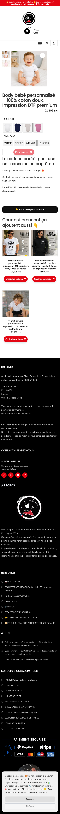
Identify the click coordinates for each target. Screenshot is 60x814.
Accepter (30, 799)
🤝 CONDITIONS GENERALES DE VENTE (21, 617)
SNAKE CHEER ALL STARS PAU (18, 701)
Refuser (30, 806)
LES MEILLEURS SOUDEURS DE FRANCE (22, 718)
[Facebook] (11, 475)
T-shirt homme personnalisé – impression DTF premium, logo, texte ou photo (16, 264)
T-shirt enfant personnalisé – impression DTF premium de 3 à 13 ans (15, 325)
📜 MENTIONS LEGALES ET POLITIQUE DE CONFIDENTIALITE (30, 623)
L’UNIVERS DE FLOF (13, 696)
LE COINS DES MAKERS (15, 723)
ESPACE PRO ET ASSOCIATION (18, 612)
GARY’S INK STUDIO (13, 691)
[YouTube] (18, 475)
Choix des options (14, 279)
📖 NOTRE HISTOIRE (13, 582)
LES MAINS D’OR (12, 685)
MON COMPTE (11, 601)
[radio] (7, 127)
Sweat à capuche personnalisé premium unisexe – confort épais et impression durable (44, 264)
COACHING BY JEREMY (14, 729)
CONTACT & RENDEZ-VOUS (17, 450)
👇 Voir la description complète (30, 209)
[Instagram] (4, 475)
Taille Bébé (9, 136)
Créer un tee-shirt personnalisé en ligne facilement (26, 659)
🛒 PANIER (9, 607)
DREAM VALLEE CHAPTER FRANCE (20, 707)
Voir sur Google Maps (11, 397)
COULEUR (9, 119)
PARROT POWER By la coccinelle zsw (21, 680)
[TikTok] (24, 475)
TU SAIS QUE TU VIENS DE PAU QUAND (21, 712)
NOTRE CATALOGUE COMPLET (17, 596)
